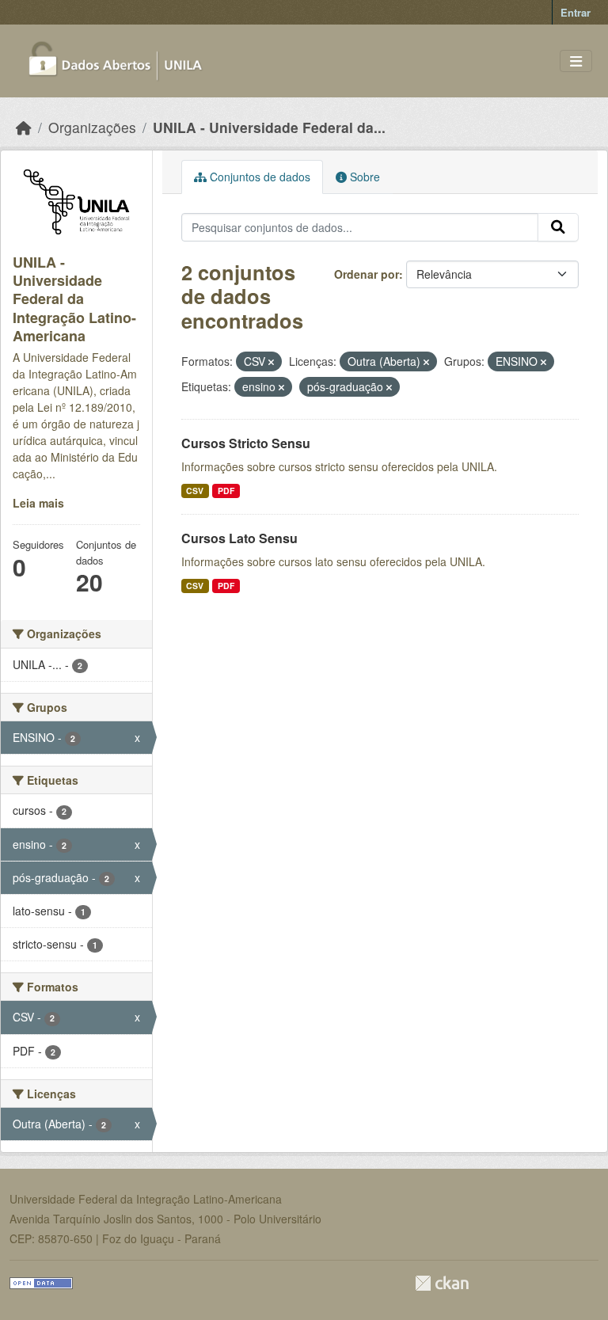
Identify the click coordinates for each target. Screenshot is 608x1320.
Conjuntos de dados (258, 176)
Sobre (363, 176)
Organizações (92, 127)
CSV (194, 490)
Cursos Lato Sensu (239, 538)
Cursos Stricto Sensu (245, 443)
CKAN (442, 1283)
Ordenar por (366, 274)
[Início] (24, 127)
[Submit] (558, 227)
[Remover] (271, 362)
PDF (226, 490)
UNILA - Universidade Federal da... (269, 127)
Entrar (575, 12)
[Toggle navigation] (576, 61)
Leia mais (38, 503)
